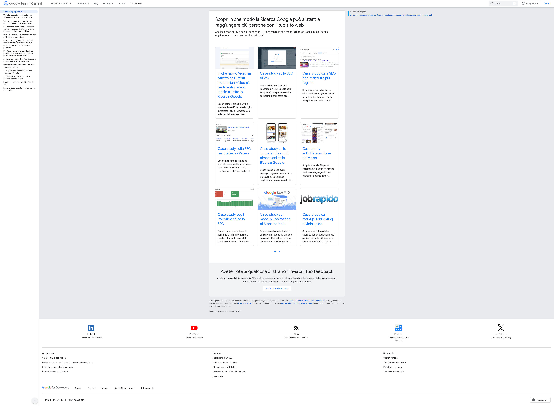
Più (277, 251)
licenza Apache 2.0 (246, 303)
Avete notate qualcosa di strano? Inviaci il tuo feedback (277, 271)
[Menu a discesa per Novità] (113, 3)
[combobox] (503, 3)
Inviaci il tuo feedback (277, 288)
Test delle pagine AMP (393, 372)
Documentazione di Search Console (229, 372)
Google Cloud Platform (124, 388)
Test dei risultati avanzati (394, 362)
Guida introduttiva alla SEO (225, 362)
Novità (106, 3)
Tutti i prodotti (147, 388)
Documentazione (59, 3)
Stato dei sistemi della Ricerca (226, 367)
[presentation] (277, 22)
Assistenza (83, 3)
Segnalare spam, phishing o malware (59, 367)
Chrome (91, 388)
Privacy (55, 400)
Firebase (105, 388)
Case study (136, 3)
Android (78, 388)
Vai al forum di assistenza (54, 358)
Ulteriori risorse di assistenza (55, 372)
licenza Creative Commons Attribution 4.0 (307, 300)
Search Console (390, 358)
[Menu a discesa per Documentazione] (71, 3)
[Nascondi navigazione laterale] (35, 401)
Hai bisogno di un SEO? (223, 358)
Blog (96, 3)
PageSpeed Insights (392, 367)
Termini (45, 400)
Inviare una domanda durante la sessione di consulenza (67, 362)
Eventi (122, 3)
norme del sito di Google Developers (296, 303)
